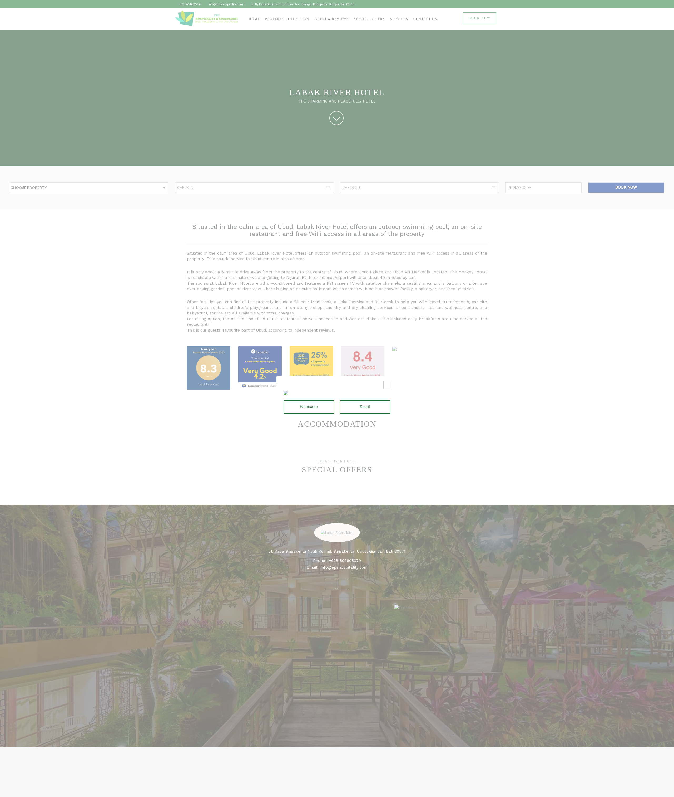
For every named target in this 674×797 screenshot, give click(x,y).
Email (365, 407)
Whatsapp (309, 407)
